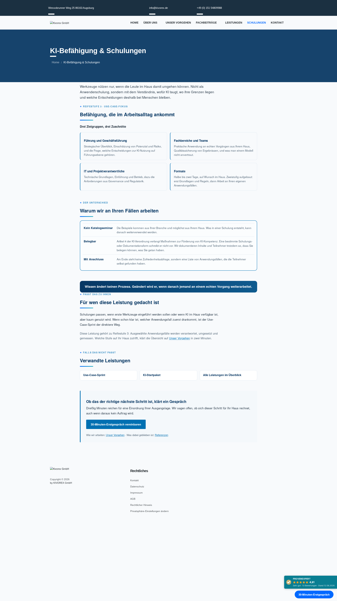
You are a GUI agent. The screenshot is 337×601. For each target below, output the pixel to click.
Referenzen (161, 435)
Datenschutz (137, 486)
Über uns (150, 22)
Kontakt (277, 22)
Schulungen (256, 22)
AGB (132, 498)
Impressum (136, 492)
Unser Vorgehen (178, 22)
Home (134, 22)
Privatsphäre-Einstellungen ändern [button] (149, 511)
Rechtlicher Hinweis (141, 505)
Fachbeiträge (206, 22)
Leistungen (233, 22)
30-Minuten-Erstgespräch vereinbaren (116, 424)
